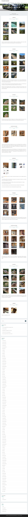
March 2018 (3, 434)
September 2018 (4, 424)
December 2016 (4, 458)
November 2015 (4, 478)
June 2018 (3, 429)
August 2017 (3, 445)
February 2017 (4, 455)
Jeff (17, 50)
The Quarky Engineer (5, 0)
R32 (24, 2)
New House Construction (11, 2)
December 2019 (4, 400)
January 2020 (4, 398)
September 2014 (4, 484)
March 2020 (3, 395)
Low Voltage (14, 126)
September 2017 (4, 444)
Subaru (22, 2)
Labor (14, 303)
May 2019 (3, 411)
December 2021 (4, 361)
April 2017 (3, 452)
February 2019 (4, 416)
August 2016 (3, 465)
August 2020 (3, 387)
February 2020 (4, 397)
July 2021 (3, 369)
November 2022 (4, 343)
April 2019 (3, 413)
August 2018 (3, 426)
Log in (3, 506)
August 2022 (3, 348)
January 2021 (4, 379)
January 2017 (4, 457)
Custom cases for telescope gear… (6, 332)
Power (14, 192)
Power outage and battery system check (7, 333)
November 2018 (4, 421)
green (14, 17)
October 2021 (4, 364)
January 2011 (4, 489)
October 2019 (4, 403)
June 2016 (3, 468)
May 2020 (3, 392)
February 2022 (4, 358)
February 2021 (4, 377)
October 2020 (4, 384)
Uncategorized (4, 499)
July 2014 (3, 486)
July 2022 (3, 350)
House (14, 49)
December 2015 (4, 476)
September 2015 (4, 481)
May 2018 (3, 431)
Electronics (18, 2)
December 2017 (4, 439)
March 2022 (3, 356)
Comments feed (4, 509)
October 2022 (4, 345)
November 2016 (4, 460)
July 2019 (3, 408)
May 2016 (3, 470)
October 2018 (4, 423)
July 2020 (3, 389)
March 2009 (3, 491)
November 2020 (4, 382)
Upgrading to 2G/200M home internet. (7, 330)
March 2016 (3, 471)
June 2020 (3, 390)
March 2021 (3, 376)
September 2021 (4, 366)
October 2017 (4, 442)
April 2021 (3, 374)
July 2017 (3, 447)
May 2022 (3, 353)
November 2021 (4, 363)
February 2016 (4, 473)
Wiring (14, 158)
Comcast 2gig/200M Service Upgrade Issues (7, 327)
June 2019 (3, 410)
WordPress (15, 515)
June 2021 (3, 371)
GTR (15, 2)
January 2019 (4, 418)
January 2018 (4, 437)
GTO (26, 2)
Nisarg (21, 515)
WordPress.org (4, 511)
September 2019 (4, 405)
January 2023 (4, 340)
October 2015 (4, 479)
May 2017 (3, 450)
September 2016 (4, 463)
